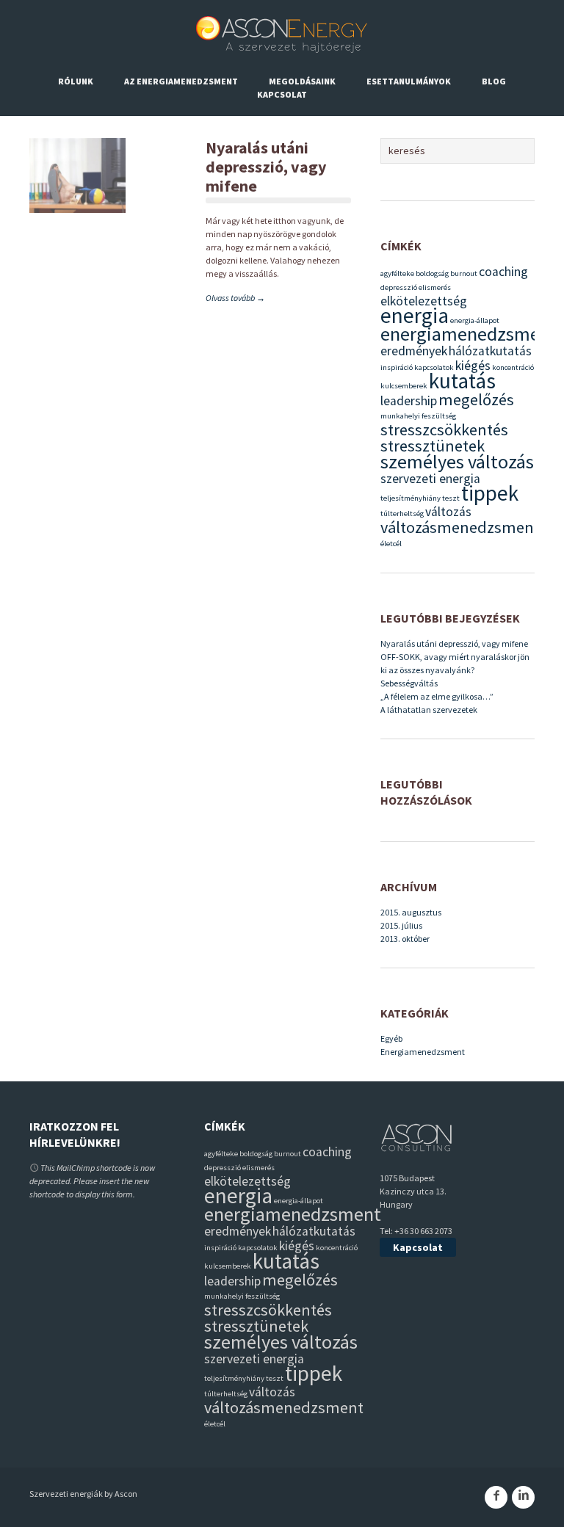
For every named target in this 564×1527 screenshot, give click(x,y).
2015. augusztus (410, 912)
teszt (451, 498)
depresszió (398, 287)
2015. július (401, 925)
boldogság (432, 273)
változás (448, 512)
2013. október (405, 938)
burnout (463, 273)
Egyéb (391, 1038)
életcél (391, 543)
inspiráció (396, 367)
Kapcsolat (418, 1247)
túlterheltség (402, 513)
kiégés (473, 366)
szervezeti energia (430, 479)
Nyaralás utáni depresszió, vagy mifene (266, 166)
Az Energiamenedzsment (181, 81)
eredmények (413, 351)
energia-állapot (474, 320)
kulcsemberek (403, 386)
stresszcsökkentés (444, 429)
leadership (408, 401)
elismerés (435, 287)
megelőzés (476, 399)
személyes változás (457, 461)
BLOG (494, 81)
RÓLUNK (75, 81)
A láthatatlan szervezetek (428, 709)
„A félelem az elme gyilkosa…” (437, 696)
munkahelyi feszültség (418, 416)
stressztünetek (432, 445)
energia (414, 315)
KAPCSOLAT (282, 94)
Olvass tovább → (235, 297)
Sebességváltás (409, 683)
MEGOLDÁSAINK (302, 81)
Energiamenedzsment (422, 1051)
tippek (489, 493)
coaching (503, 272)
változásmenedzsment (460, 527)
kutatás (462, 380)
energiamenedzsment (468, 334)
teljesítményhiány (410, 498)
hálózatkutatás (490, 351)
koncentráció (513, 367)
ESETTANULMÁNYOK (408, 81)
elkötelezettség (423, 301)
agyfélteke (397, 273)
